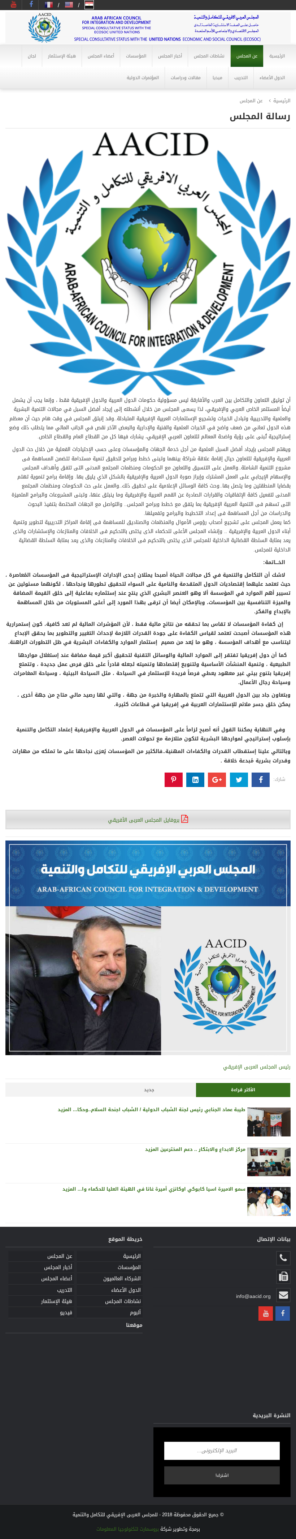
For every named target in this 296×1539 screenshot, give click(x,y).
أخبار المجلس (58, 1267)
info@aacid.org (253, 1296)
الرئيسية (282, 100)
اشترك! (222, 1475)
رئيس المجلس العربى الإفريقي (257, 1067)
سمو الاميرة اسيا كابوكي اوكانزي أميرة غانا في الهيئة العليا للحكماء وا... (160, 1189)
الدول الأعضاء (126, 1290)
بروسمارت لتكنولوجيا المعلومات (127, 1529)
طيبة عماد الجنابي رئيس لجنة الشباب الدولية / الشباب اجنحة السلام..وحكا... (158, 1109)
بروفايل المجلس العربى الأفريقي (144, 820)
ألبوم (135, 1312)
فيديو (66, 1312)
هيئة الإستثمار (56, 1301)
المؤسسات (129, 1267)
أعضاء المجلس (56, 1279)
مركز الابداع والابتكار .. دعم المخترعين (202, 1149)
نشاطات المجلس (123, 1301)
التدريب (64, 1290)
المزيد (64, 1109)
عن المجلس (59, 1256)
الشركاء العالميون (122, 1279)
